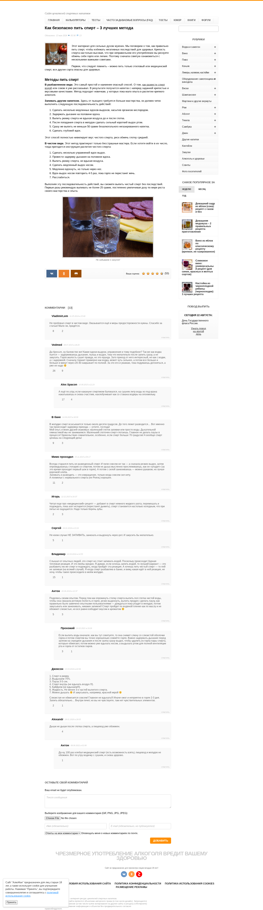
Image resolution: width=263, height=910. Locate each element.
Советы (186, 165)
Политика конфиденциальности (138, 883)
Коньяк (199, 66)
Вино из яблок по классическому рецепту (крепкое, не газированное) (198, 246)
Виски (199, 88)
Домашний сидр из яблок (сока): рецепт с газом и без (205, 207)
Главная (54, 20)
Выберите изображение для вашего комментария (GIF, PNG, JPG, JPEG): (86, 813)
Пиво (199, 60)
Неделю (186, 189)
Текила (199, 120)
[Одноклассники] (131, 874)
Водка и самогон (199, 47)
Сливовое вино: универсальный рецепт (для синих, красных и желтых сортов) (198, 267)
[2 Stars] (148, 273)
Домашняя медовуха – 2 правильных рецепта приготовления (196, 226)
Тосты (163, 20)
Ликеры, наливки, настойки (199, 72)
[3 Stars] (152, 273)
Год (184, 196)
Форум (206, 20)
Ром (199, 107)
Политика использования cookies (189, 883)
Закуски (186, 152)
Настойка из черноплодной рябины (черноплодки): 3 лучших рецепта (198, 289)
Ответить (165, 337)
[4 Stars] (157, 273)
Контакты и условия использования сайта (80, 883)
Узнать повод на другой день (198, 331)
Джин (199, 133)
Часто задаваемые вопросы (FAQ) (129, 20)
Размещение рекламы (131, 887)
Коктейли (187, 146)
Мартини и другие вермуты (196, 101)
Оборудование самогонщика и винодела (199, 80)
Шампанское (199, 95)
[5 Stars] (162, 273)
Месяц (202, 189)
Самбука (199, 127)
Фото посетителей (192, 171)
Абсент (199, 114)
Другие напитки (190, 139)
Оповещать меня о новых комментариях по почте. (109, 833)
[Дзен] (139, 874)
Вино (199, 53)
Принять (11, 902)
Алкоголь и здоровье (193, 158)
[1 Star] (143, 273)
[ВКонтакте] (124, 874)
